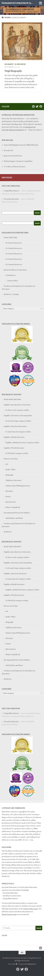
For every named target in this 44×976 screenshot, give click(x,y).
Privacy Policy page (30, 909)
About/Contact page (9, 914)
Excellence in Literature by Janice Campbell (17, 2)
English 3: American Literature (15, 426)
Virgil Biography (13, 71)
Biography (9, 64)
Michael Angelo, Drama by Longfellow (18, 161)
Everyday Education (11, 199)
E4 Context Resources (14, 259)
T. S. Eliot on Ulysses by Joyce (14, 166)
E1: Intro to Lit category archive (17, 410)
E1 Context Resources (14, 243)
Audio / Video (10, 469)
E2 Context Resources (14, 248)
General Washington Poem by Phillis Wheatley (21, 145)
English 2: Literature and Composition (18, 415)
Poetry (8, 496)
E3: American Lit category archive (18, 432)
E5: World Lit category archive (17, 453)
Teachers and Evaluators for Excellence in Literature (18, 287)
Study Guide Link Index (12, 399)
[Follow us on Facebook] (40, 106)
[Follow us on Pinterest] (33, 106)
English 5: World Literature (14, 448)
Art (7, 464)
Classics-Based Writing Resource (18, 486)
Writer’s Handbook (13, 507)
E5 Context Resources (14, 264)
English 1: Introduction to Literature (17, 405)
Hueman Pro (32, 964)
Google (4, 935)
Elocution (9, 491)
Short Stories (11, 502)
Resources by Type (11, 459)
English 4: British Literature (14, 437)
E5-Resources (20, 64)
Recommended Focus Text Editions (17, 513)
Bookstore (8, 532)
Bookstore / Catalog (11, 294)
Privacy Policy (12, 280)
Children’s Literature (13, 480)
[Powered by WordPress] (16, 964)
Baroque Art (8, 150)
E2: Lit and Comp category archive (18, 421)
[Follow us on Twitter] (37, 106)
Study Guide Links (10, 237)
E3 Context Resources (14, 253)
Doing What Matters (11, 191)
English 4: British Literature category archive (22, 442)
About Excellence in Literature (15, 270)
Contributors (10, 275)
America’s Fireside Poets (13, 156)
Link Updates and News (14, 518)
